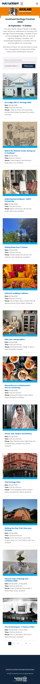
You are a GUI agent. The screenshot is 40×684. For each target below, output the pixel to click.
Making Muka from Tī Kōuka (16, 247)
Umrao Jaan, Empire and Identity (18, 434)
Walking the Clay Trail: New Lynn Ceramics (18, 529)
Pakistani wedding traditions (16, 293)
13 (26, 643)
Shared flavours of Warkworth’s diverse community (18, 386)
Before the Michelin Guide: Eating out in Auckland (20, 152)
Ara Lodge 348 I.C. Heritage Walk (18, 102)
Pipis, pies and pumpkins (15, 339)
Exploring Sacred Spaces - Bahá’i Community (18, 200)
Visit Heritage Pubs (12, 482)
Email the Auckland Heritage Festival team (20, 669)
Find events (28, 66)
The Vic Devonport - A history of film (19, 627)
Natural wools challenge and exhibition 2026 (16, 580)
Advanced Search (11, 66)
